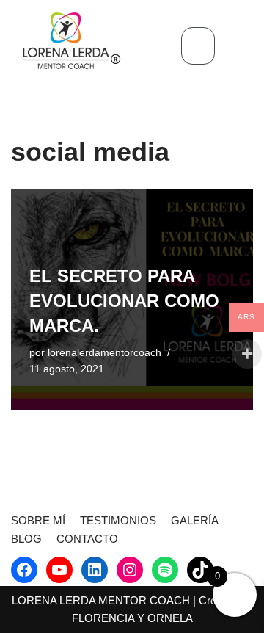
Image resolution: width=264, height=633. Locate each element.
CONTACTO (87, 538)
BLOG (26, 538)
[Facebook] (24, 570)
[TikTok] (200, 570)
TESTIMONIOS (118, 520)
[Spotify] (165, 570)
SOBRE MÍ (38, 520)
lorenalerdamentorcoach (104, 352)
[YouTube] (59, 570)
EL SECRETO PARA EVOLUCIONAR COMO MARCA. (124, 300)
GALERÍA (195, 520)
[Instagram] (130, 570)
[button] (197, 46)
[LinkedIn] (94, 570)
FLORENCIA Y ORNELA (132, 618)
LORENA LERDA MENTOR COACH (101, 600)
